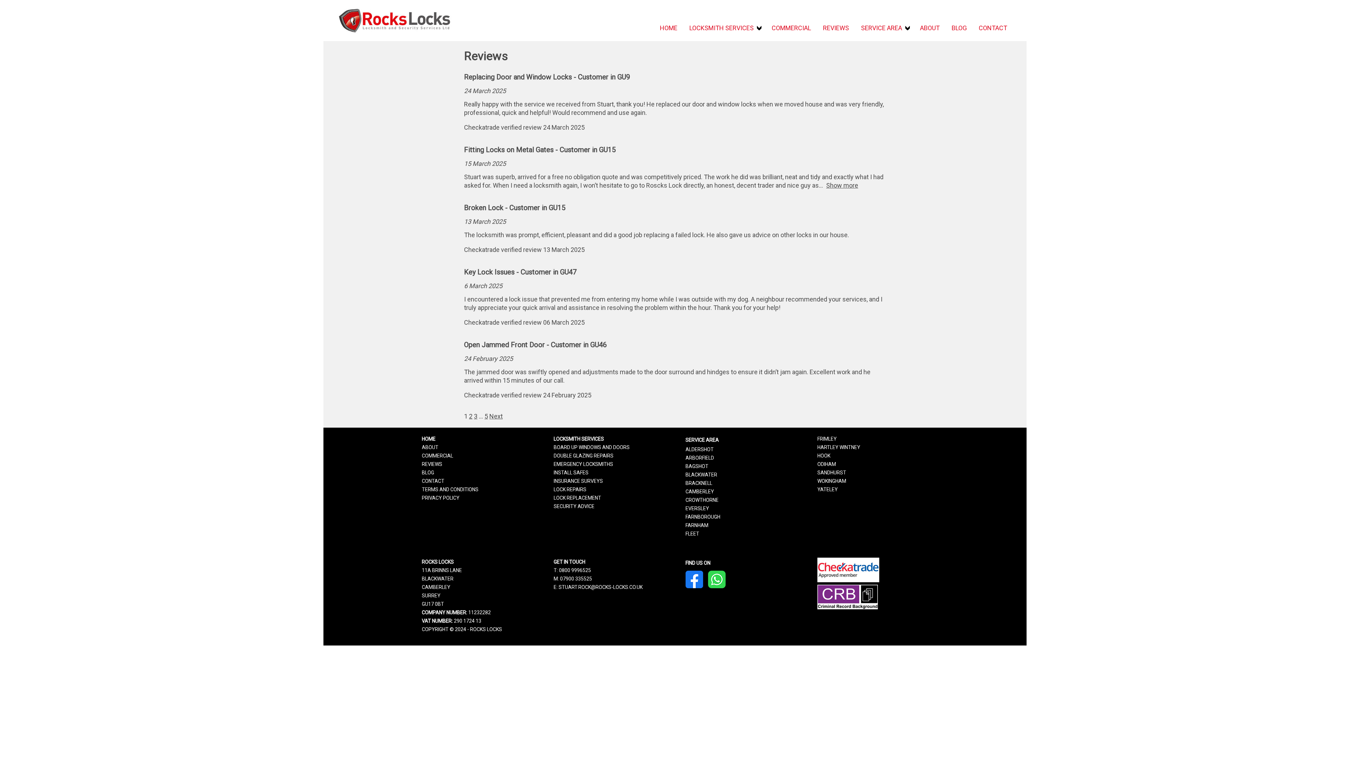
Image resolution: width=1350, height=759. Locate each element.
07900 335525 (576, 579)
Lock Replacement (577, 498)
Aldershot (700, 449)
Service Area (881, 28)
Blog (959, 28)
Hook (823, 456)
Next (496, 416)
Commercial (791, 28)
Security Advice (574, 506)
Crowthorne (702, 500)
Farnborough (703, 517)
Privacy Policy (440, 498)
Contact (993, 28)
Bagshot (697, 466)
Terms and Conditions (450, 489)
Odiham (826, 464)
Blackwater (701, 475)
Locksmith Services (721, 28)
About (930, 28)
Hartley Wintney (838, 447)
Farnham (697, 525)
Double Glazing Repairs (583, 456)
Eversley (697, 508)
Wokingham (831, 481)
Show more (842, 185)
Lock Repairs (570, 489)
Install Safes (571, 472)
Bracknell (699, 483)
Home (668, 28)
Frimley (827, 439)
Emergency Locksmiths (583, 464)
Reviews (836, 28)
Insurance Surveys (578, 481)
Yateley (827, 489)
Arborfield (700, 458)
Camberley (700, 491)
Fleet (692, 534)
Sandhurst (831, 472)
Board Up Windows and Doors (592, 447)
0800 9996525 (575, 570)
